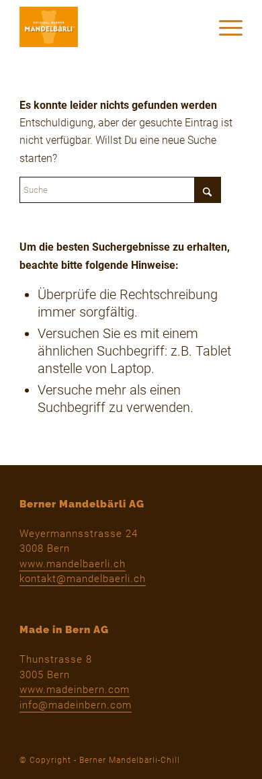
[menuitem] (224, 27)
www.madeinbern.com (74, 690)
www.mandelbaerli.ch (72, 564)
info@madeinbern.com (75, 705)
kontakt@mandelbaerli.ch (82, 579)
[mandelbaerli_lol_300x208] (108, 27)
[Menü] (224, 27)
